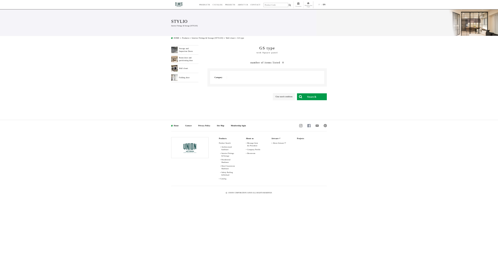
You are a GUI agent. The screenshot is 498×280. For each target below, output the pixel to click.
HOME (176, 38)
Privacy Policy (204, 126)
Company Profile (254, 149)
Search (311, 96)
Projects (300, 138)
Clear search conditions (283, 97)
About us (250, 138)
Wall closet (230, 38)
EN (324, 5)
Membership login (238, 126)
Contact (188, 126)
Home (176, 126)
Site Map (220, 126)
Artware (275, 138)
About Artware (278, 143)
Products (185, 38)
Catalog (223, 179)
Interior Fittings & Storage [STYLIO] (207, 38)
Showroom (251, 153)
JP (319, 5)
